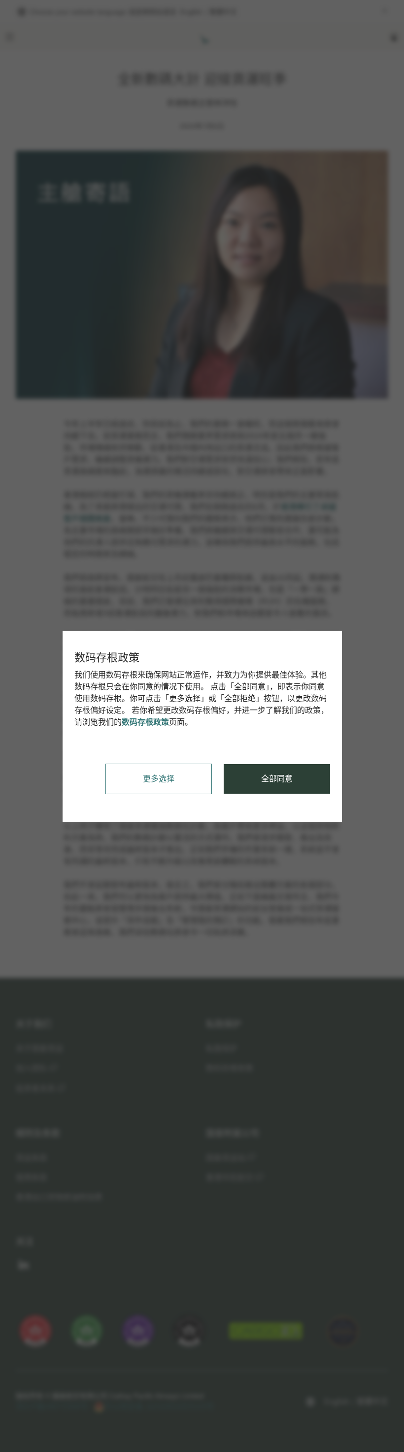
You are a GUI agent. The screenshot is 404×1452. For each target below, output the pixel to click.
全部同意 (277, 778)
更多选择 (158, 778)
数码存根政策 (145, 722)
